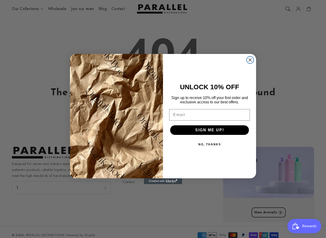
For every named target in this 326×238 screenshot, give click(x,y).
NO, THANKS (209, 144)
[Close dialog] (250, 59)
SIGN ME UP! (209, 130)
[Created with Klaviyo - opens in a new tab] (163, 181)
